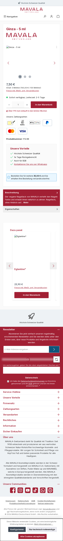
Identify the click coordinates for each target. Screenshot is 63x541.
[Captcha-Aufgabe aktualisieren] (56, 359)
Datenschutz (23, 501)
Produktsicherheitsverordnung (22, 503)
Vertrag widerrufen (46, 503)
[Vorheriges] (8, 63)
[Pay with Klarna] (22, 122)
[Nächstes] (54, 63)
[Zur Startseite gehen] (31, 10)
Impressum (10, 501)
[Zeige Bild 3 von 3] (30, 76)
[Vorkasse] (11, 122)
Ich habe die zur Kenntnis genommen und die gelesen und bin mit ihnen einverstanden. (33, 383)
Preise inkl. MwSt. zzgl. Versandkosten (22, 91)
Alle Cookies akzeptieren (32, 536)
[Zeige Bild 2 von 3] (25, 76)
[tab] (31, 197)
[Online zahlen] (35, 122)
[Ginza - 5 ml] (31, 63)
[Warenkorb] (58, 16)
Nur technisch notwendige (42, 529)
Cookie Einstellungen (46, 501)
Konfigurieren (17, 529)
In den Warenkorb (43, 105)
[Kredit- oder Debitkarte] (16, 131)
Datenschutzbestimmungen (33, 381)
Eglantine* (20, 269)
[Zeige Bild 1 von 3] (20, 76)
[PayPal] (47, 122)
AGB (30, 384)
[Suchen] (44, 16)
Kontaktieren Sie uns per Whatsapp (30, 164)
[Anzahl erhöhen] (27, 104)
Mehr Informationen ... (43, 524)
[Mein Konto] (51, 16)
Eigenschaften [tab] (12, 209)
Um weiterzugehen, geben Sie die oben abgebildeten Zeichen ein (31, 365)
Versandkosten (49, 509)
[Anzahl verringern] (9, 104)
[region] (31, 63)
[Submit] (54, 349)
